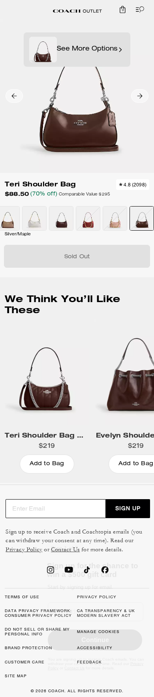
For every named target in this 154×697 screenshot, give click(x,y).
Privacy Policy (24, 549)
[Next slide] (140, 96)
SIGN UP (128, 508)
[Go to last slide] (14, 96)
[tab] (77, 11)
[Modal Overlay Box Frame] (95, 606)
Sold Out (77, 257)
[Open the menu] (138, 9)
